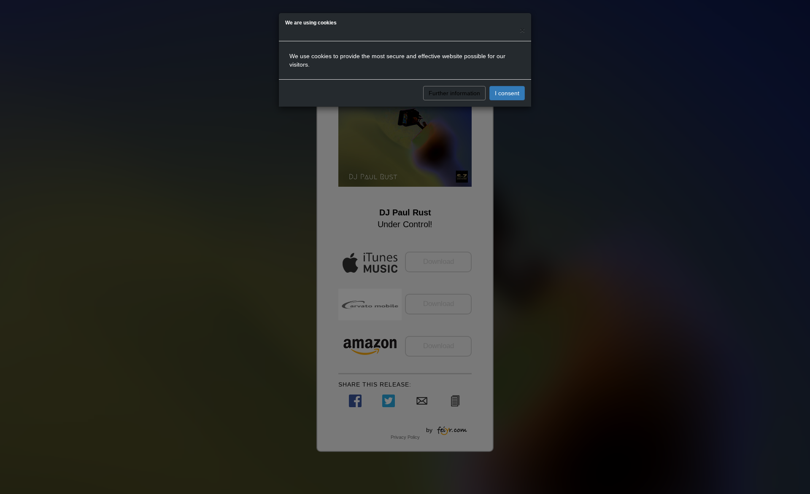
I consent (507, 93)
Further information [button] (454, 93)
